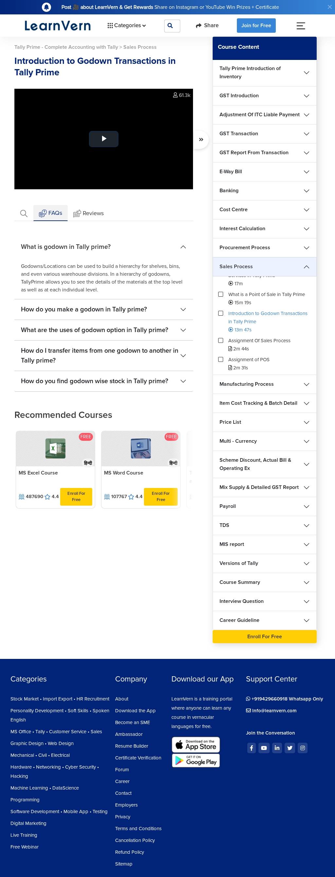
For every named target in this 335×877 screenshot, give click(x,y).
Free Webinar (24, 847)
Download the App (135, 711)
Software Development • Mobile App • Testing (59, 811)
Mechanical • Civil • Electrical (40, 755)
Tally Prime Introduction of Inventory (250, 72)
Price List (230, 422)
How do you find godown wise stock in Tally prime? (94, 381)
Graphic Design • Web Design (42, 743)
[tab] (23, 213)
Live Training (23, 835)
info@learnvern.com (274, 711)
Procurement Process (245, 247)
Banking (229, 190)
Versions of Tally (239, 563)
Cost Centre (234, 209)
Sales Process (236, 266)
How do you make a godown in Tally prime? (84, 309)
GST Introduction (239, 95)
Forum (122, 770)
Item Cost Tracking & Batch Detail (258, 403)
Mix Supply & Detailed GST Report (259, 487)
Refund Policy (129, 852)
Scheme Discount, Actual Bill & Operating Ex (255, 464)
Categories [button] (127, 25)
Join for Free (256, 25)
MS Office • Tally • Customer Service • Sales (56, 732)
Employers (126, 805)
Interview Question (242, 601)
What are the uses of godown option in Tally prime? (94, 330)
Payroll (228, 506)
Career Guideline (239, 620)
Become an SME (132, 722)
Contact (123, 793)
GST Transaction (239, 133)
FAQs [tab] (54, 212)
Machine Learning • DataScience (44, 788)
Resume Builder (131, 746)
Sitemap (123, 864)
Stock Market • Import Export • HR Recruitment (59, 699)
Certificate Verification (138, 758)
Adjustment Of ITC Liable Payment (260, 114)
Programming (25, 800)
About (121, 699)
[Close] (330, 7)
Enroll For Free (76, 496)
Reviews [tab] (93, 213)
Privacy (122, 817)
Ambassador (129, 734)
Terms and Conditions (138, 828)
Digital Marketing (28, 823)
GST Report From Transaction (254, 152)
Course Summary (240, 582)
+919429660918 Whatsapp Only (286, 699)
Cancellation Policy (135, 840)
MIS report (232, 544)
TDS (224, 525)
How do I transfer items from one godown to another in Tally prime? (99, 355)
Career (122, 781)
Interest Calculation (242, 228)
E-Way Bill (231, 171)
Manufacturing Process (247, 384)
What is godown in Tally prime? (66, 247)
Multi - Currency (238, 441)
